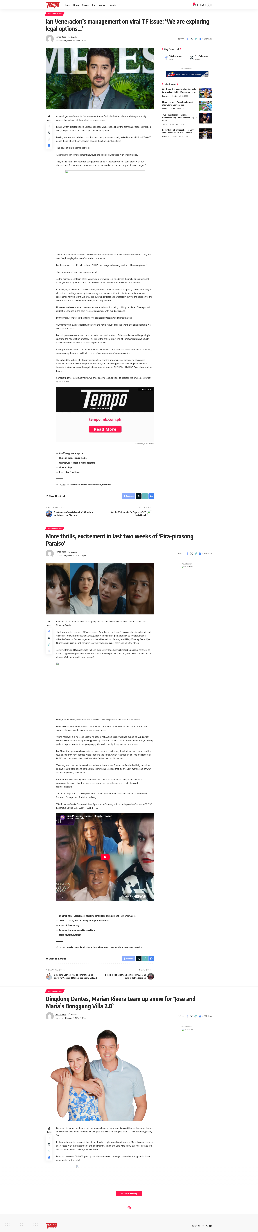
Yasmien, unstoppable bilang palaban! (77, 462)
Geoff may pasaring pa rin (71, 453)
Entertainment (55, 14)
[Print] (200, 39)
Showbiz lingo (65, 467)
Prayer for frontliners (69, 472)
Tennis (171, 124)
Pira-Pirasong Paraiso (132, 947)
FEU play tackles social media (73, 458)
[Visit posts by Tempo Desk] (50, 39)
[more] (119, 5)
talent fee (106, 484)
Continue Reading (129, 1193)
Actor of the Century (69, 925)
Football (165, 109)
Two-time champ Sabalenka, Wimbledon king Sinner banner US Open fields (179, 118)
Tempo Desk (60, 37)
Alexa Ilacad (79, 947)
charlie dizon (91, 947)
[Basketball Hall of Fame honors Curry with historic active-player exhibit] (205, 133)
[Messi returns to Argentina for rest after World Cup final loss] (205, 106)
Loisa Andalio (115, 947)
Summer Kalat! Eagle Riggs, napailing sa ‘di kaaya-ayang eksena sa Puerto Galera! (97, 915)
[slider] (92, 438)
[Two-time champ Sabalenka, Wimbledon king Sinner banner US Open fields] (205, 118)
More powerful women (70, 934)
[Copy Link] (196, 39)
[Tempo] (53, 5)
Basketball (166, 96)
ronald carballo (94, 484)
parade (84, 484)
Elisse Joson (103, 947)
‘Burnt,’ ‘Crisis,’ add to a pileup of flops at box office (84, 920)
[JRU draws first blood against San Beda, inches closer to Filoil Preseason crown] (205, 93)
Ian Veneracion (73, 484)
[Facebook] (174, 57)
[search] (196, 5)
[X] (200, 57)
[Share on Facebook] (187, 39)
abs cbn (70, 947)
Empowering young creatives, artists (77, 930)
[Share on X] (191, 39)
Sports (174, 96)
